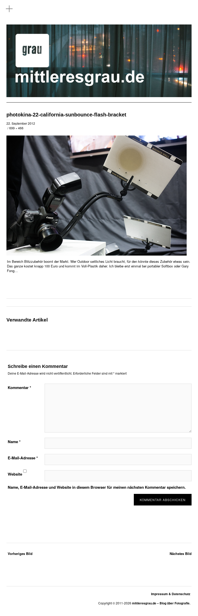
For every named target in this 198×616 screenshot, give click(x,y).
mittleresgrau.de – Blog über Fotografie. (161, 603)
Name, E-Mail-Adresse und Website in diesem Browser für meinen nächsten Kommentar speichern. (97, 487)
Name (14, 441)
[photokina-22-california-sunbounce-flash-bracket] (96, 254)
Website (15, 474)
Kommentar (19, 387)
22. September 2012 (20, 123)
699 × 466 (16, 128)
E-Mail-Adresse (23, 458)
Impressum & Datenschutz (170, 594)
